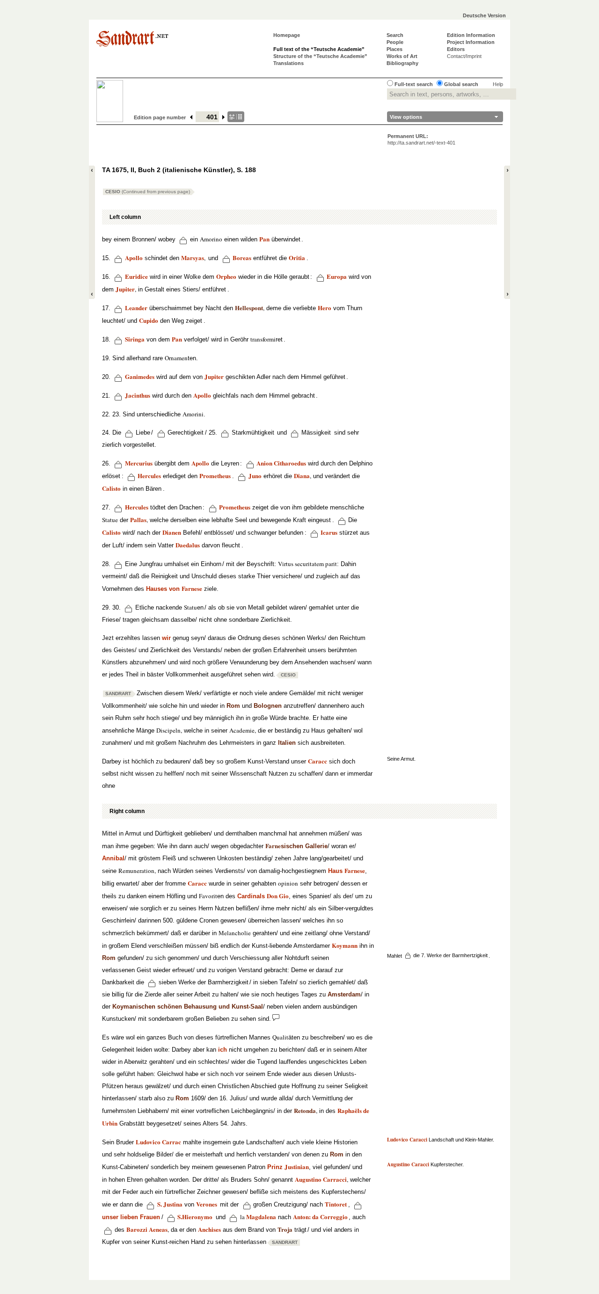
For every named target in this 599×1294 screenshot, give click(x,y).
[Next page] (223, 117)
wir (166, 637)
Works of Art (402, 56)
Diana (302, 475)
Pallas (138, 519)
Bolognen (268, 705)
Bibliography (402, 63)
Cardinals (251, 896)
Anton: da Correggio (320, 1216)
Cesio (147, 191)
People (395, 42)
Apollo (134, 257)
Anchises (209, 1229)
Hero (324, 307)
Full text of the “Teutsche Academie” (319, 49)
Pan (264, 238)
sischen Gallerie (296, 846)
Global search (461, 84)
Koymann (345, 945)
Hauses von (174, 588)
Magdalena (261, 1216)
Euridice (136, 276)
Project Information (471, 42)
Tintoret (336, 1203)
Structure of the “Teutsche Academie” (320, 56)
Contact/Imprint (464, 56)
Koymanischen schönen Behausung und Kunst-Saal (187, 1006)
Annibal (113, 858)
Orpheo (226, 276)
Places (394, 49)
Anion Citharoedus (281, 462)
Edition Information (471, 35)
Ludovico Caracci (407, 1139)
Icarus (329, 532)
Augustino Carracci (321, 1179)
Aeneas (158, 1229)
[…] (235, 116)
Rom (233, 705)
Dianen (171, 532)
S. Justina (170, 1203)
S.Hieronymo (194, 1216)
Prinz (288, 1166)
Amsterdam (344, 994)
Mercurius (139, 462)
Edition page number (160, 117)
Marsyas (192, 257)
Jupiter (125, 288)
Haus (346, 870)
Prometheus (234, 506)
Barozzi (136, 1229)
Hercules (149, 475)
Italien (287, 742)
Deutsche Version (484, 15)
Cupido (148, 320)
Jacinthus (137, 395)
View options (406, 117)
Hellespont (249, 307)
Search (395, 35)
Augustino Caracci (408, 1164)
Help (498, 84)
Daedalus (187, 544)
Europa (337, 276)
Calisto (111, 488)
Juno (255, 475)
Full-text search (413, 84)
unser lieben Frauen (131, 1217)
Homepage (286, 35)
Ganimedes (139, 376)
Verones (206, 1203)
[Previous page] (191, 117)
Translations (288, 63)
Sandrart (118, 693)
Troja (285, 1229)
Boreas (242, 257)
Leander (136, 307)
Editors (456, 49)
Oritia (297, 257)
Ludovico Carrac (158, 1141)
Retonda (305, 1110)
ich (222, 1049)
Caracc (317, 760)
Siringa (135, 338)
